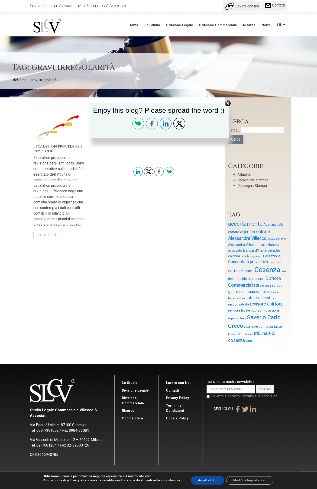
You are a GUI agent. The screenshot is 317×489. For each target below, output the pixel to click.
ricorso (256, 310)
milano (241, 298)
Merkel (232, 298)
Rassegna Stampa (252, 185)
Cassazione (272, 256)
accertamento (245, 224)
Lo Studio (152, 25)
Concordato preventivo (248, 261)
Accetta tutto (207, 480)
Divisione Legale (179, 25)
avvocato (235, 250)
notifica (252, 297)
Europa (277, 285)
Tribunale (247, 334)
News (266, 25)
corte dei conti (240, 270)
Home (133, 25)
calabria (234, 256)
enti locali (265, 285)
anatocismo (274, 239)
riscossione (271, 310)
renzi (274, 298)
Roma (243, 318)
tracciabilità (234, 334)
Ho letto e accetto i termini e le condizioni (244, 396)
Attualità (244, 174)
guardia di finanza (243, 291)
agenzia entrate (255, 231)
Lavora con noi (247, 6)
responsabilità (238, 304)
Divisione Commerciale (218, 25)
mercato (274, 292)
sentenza (266, 326)
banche (274, 250)
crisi (283, 271)
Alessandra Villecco (247, 238)
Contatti (278, 5)
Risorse (249, 25)
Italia (264, 291)
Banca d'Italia (255, 250)
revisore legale (239, 310)
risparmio (233, 318)
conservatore (276, 262)
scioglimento (251, 326)
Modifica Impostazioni (249, 480)
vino (249, 341)
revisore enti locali (267, 304)
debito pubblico (239, 279)
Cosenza (267, 270)
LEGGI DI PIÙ (46, 235)
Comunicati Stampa (252, 180)
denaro (258, 278)
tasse (278, 326)
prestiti (265, 298)
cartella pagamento (251, 256)
